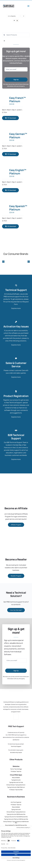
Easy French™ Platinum (17, 99)
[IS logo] (16, 695)
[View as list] (17, 20)
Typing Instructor (16, 809)
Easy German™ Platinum (18, 135)
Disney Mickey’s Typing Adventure (15, 785)
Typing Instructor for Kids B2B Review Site (16, 817)
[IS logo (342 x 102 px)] (8, 5)
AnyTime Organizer (16, 802)
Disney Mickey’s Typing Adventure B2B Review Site (16, 822)
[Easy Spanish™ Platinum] (4, 207)
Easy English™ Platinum (17, 171)
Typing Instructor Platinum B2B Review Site (16, 819)
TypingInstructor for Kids (16, 782)
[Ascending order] (23, 16)
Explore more (16, 308)
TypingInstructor (16, 780)
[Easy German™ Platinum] (4, 135)
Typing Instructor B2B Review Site (16, 814)
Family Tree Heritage (16, 769)
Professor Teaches (16, 771)
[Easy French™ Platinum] (4, 99)
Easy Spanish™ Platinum (18, 207)
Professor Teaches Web (15, 789)
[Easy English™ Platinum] (4, 171)
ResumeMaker (16, 777)
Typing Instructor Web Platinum (16, 787)
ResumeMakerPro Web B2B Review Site (16, 825)
